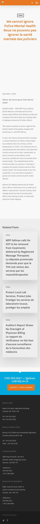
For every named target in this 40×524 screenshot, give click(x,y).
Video (20, 15)
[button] (37, 3)
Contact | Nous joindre (21, 387)
